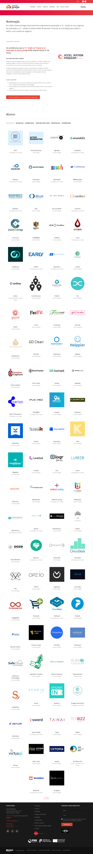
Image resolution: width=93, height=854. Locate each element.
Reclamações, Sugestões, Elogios (43, 826)
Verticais (39, 6)
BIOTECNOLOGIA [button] (20, 123)
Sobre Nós (45, 6)
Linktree (37, 828)
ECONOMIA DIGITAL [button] (29, 123)
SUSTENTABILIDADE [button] (66, 123)
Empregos (37, 817)
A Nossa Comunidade (40, 814)
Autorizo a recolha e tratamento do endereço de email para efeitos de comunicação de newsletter (74, 819)
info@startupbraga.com (12, 820)
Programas (33, 6)
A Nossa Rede (38, 820)
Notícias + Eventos (65, 6)
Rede (58, 6)
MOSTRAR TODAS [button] (10, 123)
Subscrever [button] (67, 824)
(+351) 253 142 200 (10, 816)
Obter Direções (10, 826)
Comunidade (52, 6)
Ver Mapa (9, 823)
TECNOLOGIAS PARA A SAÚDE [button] (43, 123)
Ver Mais (46, 798)
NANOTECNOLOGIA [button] (55, 123)
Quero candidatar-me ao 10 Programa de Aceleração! (23, 97)
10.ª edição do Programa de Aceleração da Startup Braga (25, 49)
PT (77, 1)
